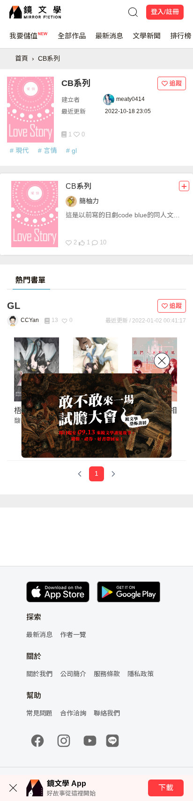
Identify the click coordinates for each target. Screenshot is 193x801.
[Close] (162, 361)
